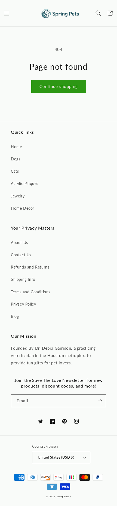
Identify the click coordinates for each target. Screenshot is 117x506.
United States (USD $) (56, 457)
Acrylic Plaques (24, 183)
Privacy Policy (23, 304)
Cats (15, 171)
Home (16, 146)
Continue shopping (58, 86)
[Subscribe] (100, 400)
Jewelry (17, 196)
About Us (19, 242)
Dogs (15, 159)
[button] (7, 13)
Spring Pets (63, 496)
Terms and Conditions (30, 291)
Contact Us (21, 254)
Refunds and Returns (30, 267)
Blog (15, 316)
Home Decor (22, 208)
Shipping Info (23, 279)
